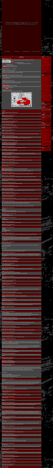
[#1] (40, 112)
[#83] (40, 448)
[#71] (40, 396)
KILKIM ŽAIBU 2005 (45, 137)
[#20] (40, 172)
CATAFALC (13, 62)
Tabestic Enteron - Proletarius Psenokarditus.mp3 (46, 136)
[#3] (40, 118)
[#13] (40, 149)
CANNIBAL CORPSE (45, 144)
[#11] (40, 142)
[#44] (40, 271)
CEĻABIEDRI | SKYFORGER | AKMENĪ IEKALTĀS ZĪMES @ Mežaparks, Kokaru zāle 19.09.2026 (46, 65)
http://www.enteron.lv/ (6, 88)
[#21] (40, 175)
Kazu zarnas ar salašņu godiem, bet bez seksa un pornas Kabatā (46, 142)
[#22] (40, 178)
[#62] (40, 349)
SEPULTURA (44, 132)
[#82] (40, 443)
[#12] (40, 146)
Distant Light (44, 128)
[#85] (40, 455)
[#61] (40, 338)
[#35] (40, 227)
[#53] (40, 306)
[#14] (40, 152)
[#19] (40, 167)
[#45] (40, 276)
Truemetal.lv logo (44, 150)
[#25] (40, 188)
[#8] (40, 132)
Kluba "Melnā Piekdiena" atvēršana (45, 139)
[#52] (40, 302)
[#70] (40, 393)
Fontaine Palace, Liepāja (46, 91)
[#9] (40, 135)
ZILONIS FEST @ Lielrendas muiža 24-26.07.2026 (46, 99)
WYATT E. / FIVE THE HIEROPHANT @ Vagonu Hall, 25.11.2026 (46, 79)
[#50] (40, 294)
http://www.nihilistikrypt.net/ (6, 79)
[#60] (40, 335)
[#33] (40, 221)
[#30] (40, 207)
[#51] (40, 298)
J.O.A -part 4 (44, 131)
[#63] (40, 353)
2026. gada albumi (45, 87)
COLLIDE (4, 64)
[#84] (40, 451)
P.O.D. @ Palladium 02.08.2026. (45, 93)
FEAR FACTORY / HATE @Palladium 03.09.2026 (45, 59)
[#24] (40, 185)
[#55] (40, 317)
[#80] (40, 433)
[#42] (40, 263)
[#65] (40, 360)
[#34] (40, 224)
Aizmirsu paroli (44, 112)
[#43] (40, 267)
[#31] (40, 213)
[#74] (40, 406)
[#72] (40, 399)
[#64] (40, 357)
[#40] (40, 257)
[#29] (40, 200)
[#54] (40, 311)
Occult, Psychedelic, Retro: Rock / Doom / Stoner (46, 89)
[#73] (40, 402)
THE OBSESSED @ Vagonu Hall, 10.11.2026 (46, 71)
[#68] (40, 385)
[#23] (40, 182)
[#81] (40, 437)
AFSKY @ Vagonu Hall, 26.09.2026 (45, 69)
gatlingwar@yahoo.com (5, 83)
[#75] (40, 410)
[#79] (40, 430)
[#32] (40, 217)
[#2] (40, 115)
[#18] (40, 164)
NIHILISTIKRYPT (14, 63)
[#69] (40, 390)
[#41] (40, 260)
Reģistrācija (43, 111)
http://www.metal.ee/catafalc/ (6, 73)
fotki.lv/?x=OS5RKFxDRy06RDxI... (13, 397)
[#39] (40, 252)
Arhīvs (43, 149)
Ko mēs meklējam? (44, 120)
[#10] (40, 139)
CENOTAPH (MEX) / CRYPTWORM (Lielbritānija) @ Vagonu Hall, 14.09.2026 (46, 61)
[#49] (40, 291)
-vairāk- (43, 101)
